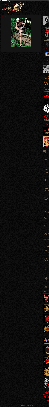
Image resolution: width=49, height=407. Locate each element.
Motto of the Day (46, 198)
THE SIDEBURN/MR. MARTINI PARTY (46, 246)
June (45, 159)
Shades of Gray (46, 267)
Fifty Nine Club (46, 260)
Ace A (45, 224)
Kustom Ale (45, 277)
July (45, 158)
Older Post (39, 53)
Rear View (45, 243)
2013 (44, 152)
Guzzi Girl (45, 257)
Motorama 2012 (46, 191)
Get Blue (45, 197)
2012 (44, 153)
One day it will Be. (46, 261)
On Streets (45, 279)
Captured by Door (46, 216)
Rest (44, 288)
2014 (44, 151)
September (46, 156)
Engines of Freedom (46, 280)
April (45, 161)
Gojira (45, 226)
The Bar (45, 270)
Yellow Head (45, 258)
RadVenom (45, 238)
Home (21, 53)
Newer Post (3, 53)
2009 (44, 291)
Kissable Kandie (46, 235)
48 (44, 225)
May (45, 160)
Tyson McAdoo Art (46, 249)
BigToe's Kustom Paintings (46, 165)
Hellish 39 (45, 287)
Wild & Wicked (45, 217)
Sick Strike (45, 223)
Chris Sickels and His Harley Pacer (46, 206)
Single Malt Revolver (46, 211)
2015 (44, 150)
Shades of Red (46, 222)
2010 (44, 290)
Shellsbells (45, 195)
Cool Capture (45, 259)
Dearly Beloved (46, 276)
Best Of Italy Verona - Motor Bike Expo (46, 188)
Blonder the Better (46, 178)
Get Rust (45, 285)
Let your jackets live (46, 196)
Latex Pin (45, 244)
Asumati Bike (45, 227)
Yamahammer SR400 (46, 266)
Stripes (45, 275)
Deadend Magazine (46, 190)
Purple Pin (45, 189)
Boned (45, 232)
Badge (45, 262)
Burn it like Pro (46, 184)
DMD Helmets (45, 286)
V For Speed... (45, 271)
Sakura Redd (45, 199)
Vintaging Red (45, 200)
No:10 (45, 236)
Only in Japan (45, 234)
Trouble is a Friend (46, 278)
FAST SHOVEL (46, 231)
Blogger (31, 405)
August (45, 157)
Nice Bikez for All (46, 173)
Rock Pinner (45, 269)
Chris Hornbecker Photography (46, 218)
